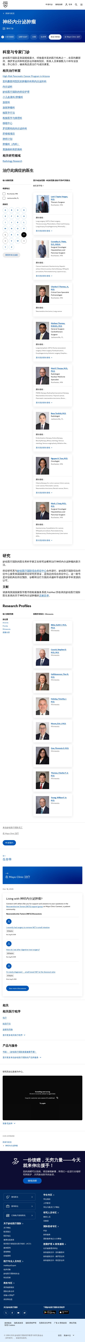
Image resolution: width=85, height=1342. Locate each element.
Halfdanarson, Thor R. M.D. (60, 675)
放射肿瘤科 (9, 107)
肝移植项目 (9, 133)
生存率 (43, 37)
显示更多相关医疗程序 (13, 1035)
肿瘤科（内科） (11, 144)
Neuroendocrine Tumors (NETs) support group (24, 906)
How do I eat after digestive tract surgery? (23, 949)
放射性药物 (8, 1029)
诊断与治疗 (23, 37)
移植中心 (7, 123)
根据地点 (6, 188)
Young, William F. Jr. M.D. (59, 798)
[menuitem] (9, 37)
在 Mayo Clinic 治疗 (72, 37)
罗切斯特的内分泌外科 (15, 128)
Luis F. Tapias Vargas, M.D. (59, 198)
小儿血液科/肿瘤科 (13, 97)
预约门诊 (10, 28)
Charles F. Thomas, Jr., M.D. (60, 288)
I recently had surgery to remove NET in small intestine (28, 927)
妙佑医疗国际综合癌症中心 (31, 570)
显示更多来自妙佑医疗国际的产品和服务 (21, 1057)
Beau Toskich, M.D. (58, 413)
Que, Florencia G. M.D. (60, 748)
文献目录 (44, 595)
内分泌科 (7, 86)
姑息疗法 (7, 1023)
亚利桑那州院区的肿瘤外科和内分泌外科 (24, 81)
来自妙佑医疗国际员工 (13, 827)
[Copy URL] (57, 1098)
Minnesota (6, 629)
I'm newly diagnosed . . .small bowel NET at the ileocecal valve (30, 972)
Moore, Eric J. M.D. (58, 723)
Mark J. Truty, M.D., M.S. (58, 504)
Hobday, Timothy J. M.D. (59, 700)
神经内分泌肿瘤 (19, 21)
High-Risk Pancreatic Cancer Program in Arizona (26, 76)
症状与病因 (9, 37)
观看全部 (6, 632)
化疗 (5, 1018)
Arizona (5, 623)
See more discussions (17, 988)
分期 (34, 37)
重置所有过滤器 (11, 255)
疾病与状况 (10, 13)
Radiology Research (12, 161)
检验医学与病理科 (12, 117)
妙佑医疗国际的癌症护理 (16, 91)
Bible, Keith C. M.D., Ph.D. (59, 626)
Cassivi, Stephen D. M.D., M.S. (58, 650)
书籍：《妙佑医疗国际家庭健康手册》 (20, 1052)
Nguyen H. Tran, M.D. (59, 458)
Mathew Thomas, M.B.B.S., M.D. (58, 324)
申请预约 (9, 843)
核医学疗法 (9, 112)
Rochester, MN (12, 194)
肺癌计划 (7, 138)
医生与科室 (55, 37)
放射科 (6, 102)
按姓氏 (5, 204)
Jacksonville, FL (13, 198)
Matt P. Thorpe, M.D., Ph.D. (59, 369)
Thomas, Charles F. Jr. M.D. (59, 774)
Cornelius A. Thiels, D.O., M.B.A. (58, 243)
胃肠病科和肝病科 (12, 149)
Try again (42, 1103)
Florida (5, 626)
